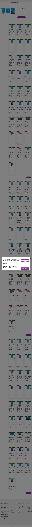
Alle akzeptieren (25, 259)
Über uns (23, 503)
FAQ (22, 507)
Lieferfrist (28, 509)
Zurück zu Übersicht (21, 17)
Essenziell (5, 266)
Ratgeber (23, 506)
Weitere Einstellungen (25, 268)
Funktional (15, 267)
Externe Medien (6, 267)
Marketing (14, 266)
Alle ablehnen (25, 261)
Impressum (12, 264)
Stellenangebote (24, 504)
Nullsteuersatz (29, 507)
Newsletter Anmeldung (23, 508)
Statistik (10, 266)
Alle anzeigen (29, 177)
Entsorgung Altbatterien (28, 510)
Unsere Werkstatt (23, 505)
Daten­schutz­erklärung (7, 264)
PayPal (11, 267)
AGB (27, 503)
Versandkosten (29, 508)
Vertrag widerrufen (4, 516)
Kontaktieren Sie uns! (5, 514)
